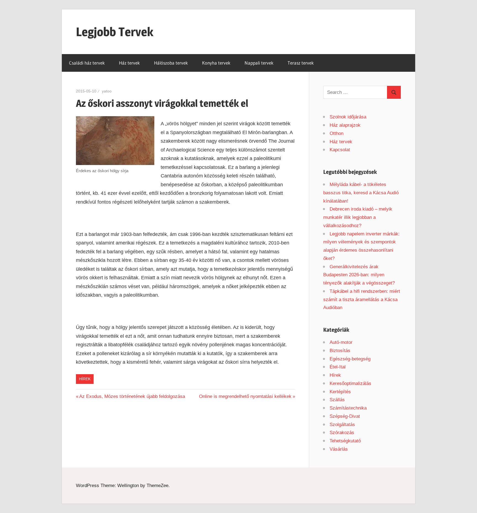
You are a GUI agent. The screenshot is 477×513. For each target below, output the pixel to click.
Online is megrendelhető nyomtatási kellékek (245, 396)
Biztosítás (340, 350)
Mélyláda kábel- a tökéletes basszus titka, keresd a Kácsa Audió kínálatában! (361, 193)
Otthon (336, 133)
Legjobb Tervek (114, 31)
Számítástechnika (348, 408)
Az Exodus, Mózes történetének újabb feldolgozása (132, 396)
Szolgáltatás (342, 424)
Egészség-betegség (350, 359)
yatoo (107, 91)
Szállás (337, 399)
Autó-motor (341, 342)
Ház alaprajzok (345, 125)
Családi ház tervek (87, 63)
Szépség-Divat (345, 416)
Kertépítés (340, 391)
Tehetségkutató (345, 440)
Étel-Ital (338, 367)
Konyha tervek (216, 63)
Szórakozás (342, 432)
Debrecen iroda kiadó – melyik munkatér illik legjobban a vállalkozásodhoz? (357, 217)
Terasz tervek (301, 63)
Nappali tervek (259, 63)
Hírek (85, 379)
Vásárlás (339, 449)
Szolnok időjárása (348, 116)
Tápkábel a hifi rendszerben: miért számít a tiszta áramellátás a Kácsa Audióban (361, 299)
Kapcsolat (340, 149)
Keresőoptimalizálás (350, 383)
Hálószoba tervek (171, 63)
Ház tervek (129, 63)
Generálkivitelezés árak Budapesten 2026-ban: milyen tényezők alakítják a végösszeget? (359, 275)
